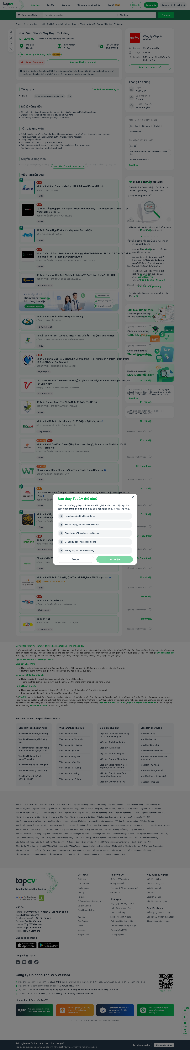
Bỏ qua (75, 559)
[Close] (133, 497)
